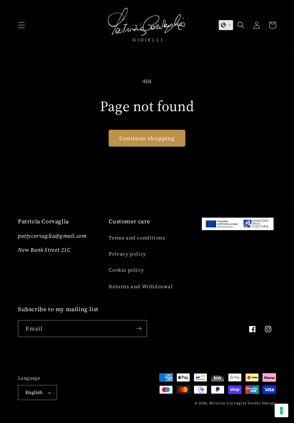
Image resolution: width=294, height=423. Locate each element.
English (34, 392)
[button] (21, 25)
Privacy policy (127, 253)
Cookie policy (126, 270)
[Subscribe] (139, 328)
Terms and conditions (137, 237)
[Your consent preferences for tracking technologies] (281, 410)
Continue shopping (147, 138)
